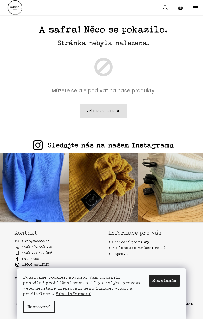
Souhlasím (164, 280)
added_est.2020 (35, 264)
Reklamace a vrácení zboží (138, 248)
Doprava (120, 254)
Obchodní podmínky (131, 242)
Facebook (30, 259)
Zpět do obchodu (103, 110)
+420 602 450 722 (37, 247)
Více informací (73, 294)
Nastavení (39, 307)
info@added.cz (36, 241)
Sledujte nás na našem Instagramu (111, 145)
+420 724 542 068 (37, 252)
